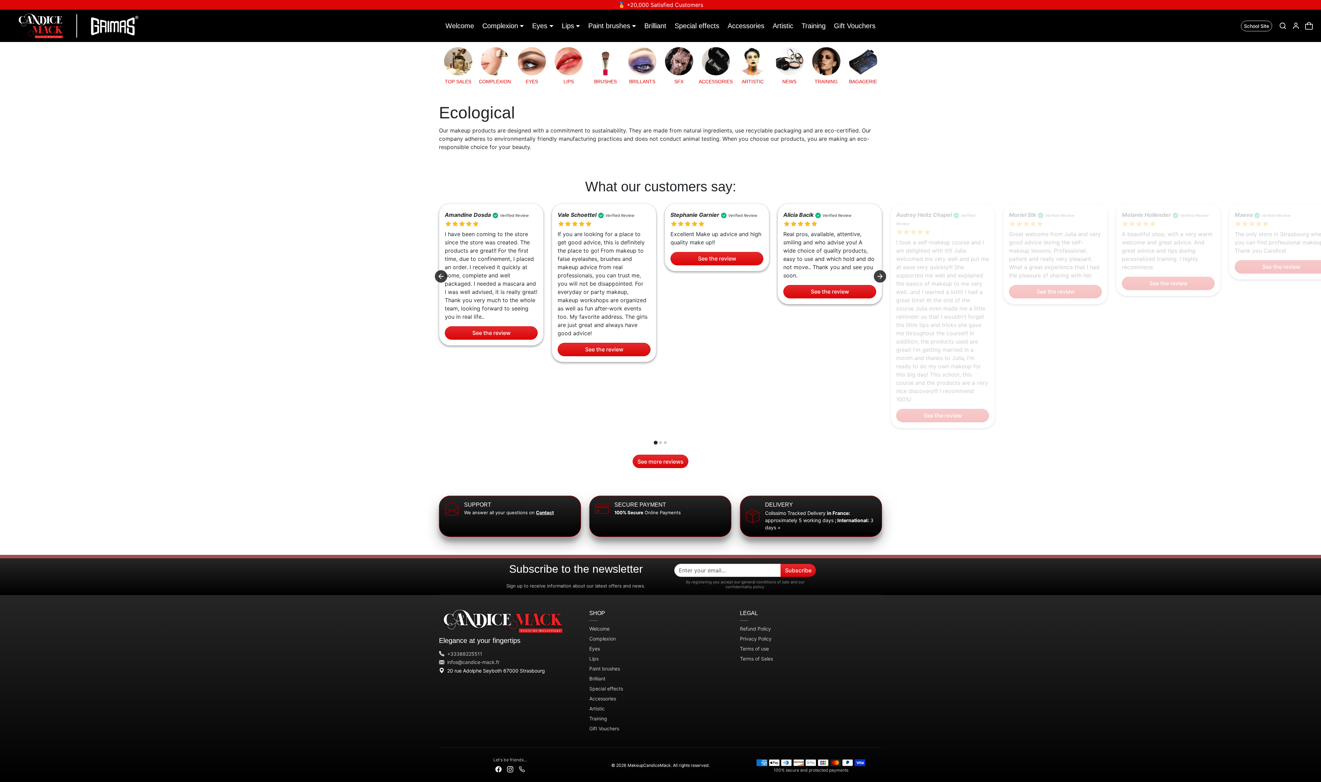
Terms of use (754, 649)
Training (814, 26)
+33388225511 (464, 654)
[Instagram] (510, 768)
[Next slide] (880, 276)
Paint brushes (604, 669)
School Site (1256, 26)
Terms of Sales (756, 659)
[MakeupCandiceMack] (77, 25)
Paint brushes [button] (609, 26)
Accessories (746, 26)
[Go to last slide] (441, 276)
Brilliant (655, 26)
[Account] (1295, 26)
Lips (594, 659)
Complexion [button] (500, 26)
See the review (491, 333)
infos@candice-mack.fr (473, 662)
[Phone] (522, 768)
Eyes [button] (539, 26)
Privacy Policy (756, 639)
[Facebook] (498, 768)
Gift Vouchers (855, 26)
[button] (1282, 26)
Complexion (602, 639)
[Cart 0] (1308, 26)
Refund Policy (755, 629)
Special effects (697, 26)
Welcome (459, 26)
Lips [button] (568, 26)
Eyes (594, 649)
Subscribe (798, 570)
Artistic (783, 26)
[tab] (655, 443)
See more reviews (660, 461)
